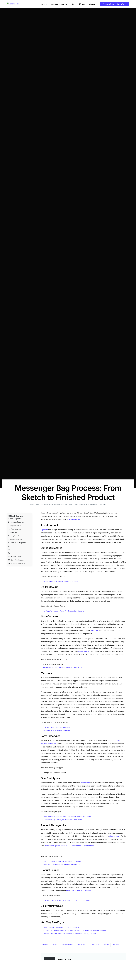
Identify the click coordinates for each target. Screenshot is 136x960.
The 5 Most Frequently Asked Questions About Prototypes (67, 816)
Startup (106, 944)
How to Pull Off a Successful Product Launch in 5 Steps (67, 900)
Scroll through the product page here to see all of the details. (70, 846)
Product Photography (18, 543)
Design (82, 504)
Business (45, 944)
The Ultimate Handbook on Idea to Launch (61, 927)
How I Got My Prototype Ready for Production (63, 820)
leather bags (94, 944)
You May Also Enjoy (18, 563)
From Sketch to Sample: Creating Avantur (61, 581)
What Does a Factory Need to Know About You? (62, 667)
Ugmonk (44, 530)
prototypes (85, 783)
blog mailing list (74, 519)
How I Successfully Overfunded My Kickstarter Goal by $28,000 (70, 934)
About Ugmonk (15, 519)
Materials (14, 532)
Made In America (91, 504)
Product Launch (16, 556)
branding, (95, 630)
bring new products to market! (78, 890)
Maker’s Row (83, 651)
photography (114, 836)
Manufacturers (16, 529)
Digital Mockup (16, 525)
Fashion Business (67, 944)
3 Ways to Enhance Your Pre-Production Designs (64, 611)
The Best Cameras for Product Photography (62, 864)
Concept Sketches (17, 522)
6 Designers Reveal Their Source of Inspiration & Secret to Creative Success (75, 930)
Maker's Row (34, 504)
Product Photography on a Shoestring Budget (62, 861)
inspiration (82, 944)
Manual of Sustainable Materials (57, 730)
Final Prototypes (16, 539)
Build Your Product (17, 560)
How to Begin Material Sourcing (57, 727)
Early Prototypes (16, 536)
